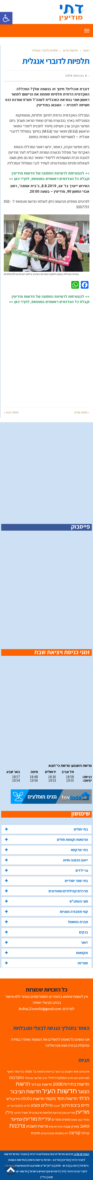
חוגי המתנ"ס (79, 901)
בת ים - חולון (62, 1165)
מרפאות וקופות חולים (72, 839)
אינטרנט (84, 1071)
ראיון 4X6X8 (61, 1133)
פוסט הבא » (11, 412)
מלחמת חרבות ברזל (40, 1112)
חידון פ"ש (13, 1098)
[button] (6, 18)
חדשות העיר (59, 1090)
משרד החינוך (21, 1112)
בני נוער (59, 1071)
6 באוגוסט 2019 (76, 75)
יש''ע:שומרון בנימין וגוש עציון (30, 1165)
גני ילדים (82, 870)
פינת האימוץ (56, 1126)
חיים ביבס (80, 1105)
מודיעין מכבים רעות (63, 1112)
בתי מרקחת (79, 850)
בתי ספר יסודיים (76, 880)
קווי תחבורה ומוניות (74, 911)
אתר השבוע (71, 1071)
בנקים (83, 932)
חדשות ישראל (20, 1171)
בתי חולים (81, 829)
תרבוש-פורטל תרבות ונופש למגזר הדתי (51, 1154)
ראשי (86, 50)
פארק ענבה (71, 1126)
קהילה (85, 1133)
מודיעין (82, 1112)
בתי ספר (19, 1071)
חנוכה (56, 1105)
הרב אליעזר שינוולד (36, 1078)
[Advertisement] (46, 353)
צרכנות (17, 1125)
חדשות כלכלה (32, 1098)
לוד (63, 1171)
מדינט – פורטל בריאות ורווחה (44, 1160)
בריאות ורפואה (45, 1071)
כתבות (19, 1105)
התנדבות (16, 1077)
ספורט (66, 1119)
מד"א (10, 1105)
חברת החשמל (78, 922)
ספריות (83, 963)
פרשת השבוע (37, 1126)
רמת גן (74, 1165)
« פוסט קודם (81, 412)
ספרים (56, 1119)
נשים (74, 1119)
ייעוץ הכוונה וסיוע (75, 860)
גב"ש (51, 1165)
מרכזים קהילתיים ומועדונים (68, 891)
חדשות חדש (70, 50)
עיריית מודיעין (37, 1119)
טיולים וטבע (42, 1105)
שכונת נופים (47, 1133)
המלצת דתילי (57, 1078)
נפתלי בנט (83, 1119)
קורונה (75, 1132)
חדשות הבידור (41, 1084)
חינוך (65, 1105)
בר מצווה (30, 1071)
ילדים (27, 1105)
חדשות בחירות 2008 (71, 1084)
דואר (84, 942)
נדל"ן (9, 1112)
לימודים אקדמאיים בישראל (44, 1171)
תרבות (35, 1133)
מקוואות (82, 953)
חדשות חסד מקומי (61, 1098)
